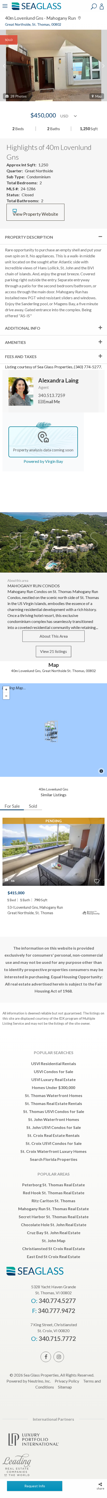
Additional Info (22, 328)
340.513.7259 (51, 395)
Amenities (15, 342)
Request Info (34, 1486)
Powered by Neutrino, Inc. (28, 1381)
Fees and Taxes (21, 356)
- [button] (6, 696)
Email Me (51, 401)
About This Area (54, 636)
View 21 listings (53, 651)
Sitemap (65, 1387)
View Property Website (35, 214)
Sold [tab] (33, 806)
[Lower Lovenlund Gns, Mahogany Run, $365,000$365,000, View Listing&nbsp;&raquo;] (54, 733)
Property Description (29, 237)
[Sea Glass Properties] (35, 9)
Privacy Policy (67, 1381)
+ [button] (6, 689)
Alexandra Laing (58, 380)
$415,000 (15, 892)
